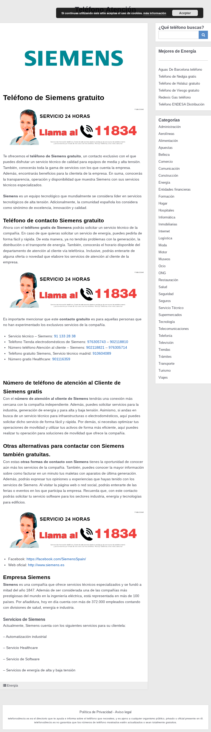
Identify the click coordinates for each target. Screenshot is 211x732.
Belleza (164, 155)
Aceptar (185, 13)
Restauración (168, 280)
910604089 (102, 353)
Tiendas (164, 350)
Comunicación (169, 168)
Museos (164, 259)
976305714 (118, 347)
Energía (12, 685)
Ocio (162, 266)
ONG (162, 273)
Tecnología (167, 322)
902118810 (119, 342)
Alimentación (168, 141)
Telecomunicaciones (174, 329)
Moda (163, 245)
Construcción (168, 175)
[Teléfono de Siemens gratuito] (74, 57)
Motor (163, 252)
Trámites (165, 357)
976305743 (96, 342)
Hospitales (166, 210)
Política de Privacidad (96, 712)
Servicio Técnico (171, 308)
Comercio (166, 162)
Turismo (165, 370)
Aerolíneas (166, 134)
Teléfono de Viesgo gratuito (179, 90)
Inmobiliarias (168, 224)
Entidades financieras (175, 189)
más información (154, 13)
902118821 (95, 347)
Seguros (165, 301)
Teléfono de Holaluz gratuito (179, 83)
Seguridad (166, 294)
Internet (164, 231)
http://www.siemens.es (46, 565)
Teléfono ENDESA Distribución (181, 104)
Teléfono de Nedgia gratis (177, 76)
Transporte (166, 363)
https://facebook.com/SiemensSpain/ (56, 559)
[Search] (203, 35)
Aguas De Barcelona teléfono (180, 69)
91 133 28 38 (65, 336)
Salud (163, 287)
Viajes (163, 377)
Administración (170, 127)
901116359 (61, 359)
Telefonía (165, 336)
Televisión (166, 343)
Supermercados (170, 315)
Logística (165, 238)
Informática (167, 217)
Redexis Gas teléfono (175, 97)
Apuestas (166, 148)
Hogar (163, 203)
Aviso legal (123, 712)
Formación (166, 196)
